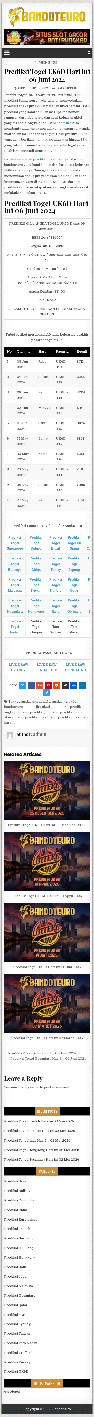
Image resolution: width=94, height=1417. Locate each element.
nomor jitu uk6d (37, 707)
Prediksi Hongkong (19, 1257)
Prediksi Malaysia (18, 1286)
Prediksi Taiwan (17, 1333)
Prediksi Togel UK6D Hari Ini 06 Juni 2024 (47, 75)
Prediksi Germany (18, 1238)
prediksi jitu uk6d (44, 712)
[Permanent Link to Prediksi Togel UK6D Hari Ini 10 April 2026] (47, 861)
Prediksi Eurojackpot (21, 1219)
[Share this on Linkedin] (82, 685)
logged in (31, 1087)
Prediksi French (17, 1229)
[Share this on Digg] (73, 685)
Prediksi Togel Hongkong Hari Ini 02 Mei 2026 (41, 1150)
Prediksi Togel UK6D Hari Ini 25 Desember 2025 (47, 825)
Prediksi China (16, 1210)
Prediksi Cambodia (19, 1200)
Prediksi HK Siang (18, 1248)
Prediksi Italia (15, 1267)
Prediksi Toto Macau (20, 1343)
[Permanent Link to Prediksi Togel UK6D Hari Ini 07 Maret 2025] (47, 1003)
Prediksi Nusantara (19, 1295)
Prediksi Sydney (17, 1324)
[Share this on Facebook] (31, 685)
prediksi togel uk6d (48, 159)
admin (22, 88)
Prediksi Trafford (18, 1353)
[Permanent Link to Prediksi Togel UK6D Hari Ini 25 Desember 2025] (47, 790)
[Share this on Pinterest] (48, 685)
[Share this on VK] (65, 685)
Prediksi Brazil (16, 1181)
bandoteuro (62, 123)
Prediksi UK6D (48, 62)
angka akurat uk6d (36, 701)
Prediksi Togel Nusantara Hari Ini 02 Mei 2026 (41, 1159)
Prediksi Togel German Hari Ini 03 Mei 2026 (39, 1131)
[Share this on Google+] (39, 685)
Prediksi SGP (14, 1315)
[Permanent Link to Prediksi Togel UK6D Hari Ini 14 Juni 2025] (47, 932)
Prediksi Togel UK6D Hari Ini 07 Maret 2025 (47, 1038)
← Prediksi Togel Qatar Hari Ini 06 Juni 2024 (40, 1053)
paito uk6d (59, 707)
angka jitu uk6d (64, 701)
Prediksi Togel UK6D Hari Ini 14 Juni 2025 (47, 967)
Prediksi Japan (16, 1276)
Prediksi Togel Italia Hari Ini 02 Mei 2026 (37, 1140)
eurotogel (12, 1391)
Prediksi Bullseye (18, 1191)
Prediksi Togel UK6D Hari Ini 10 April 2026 (47, 896)
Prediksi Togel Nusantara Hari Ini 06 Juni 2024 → (50, 1058)
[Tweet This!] (22, 685)
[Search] (89, 53)
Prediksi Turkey (17, 1362)
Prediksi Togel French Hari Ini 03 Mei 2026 (39, 1121)
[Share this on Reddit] (56, 685)
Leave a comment (67, 88)
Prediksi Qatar (16, 1305)
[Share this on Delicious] (46, 692)
